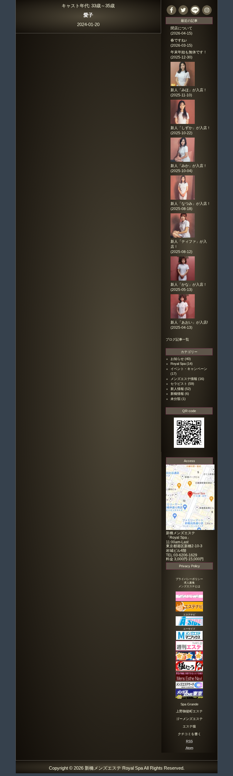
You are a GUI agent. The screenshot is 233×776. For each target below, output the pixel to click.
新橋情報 (177, 393)
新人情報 (177, 389)
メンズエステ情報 (184, 379)
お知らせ (177, 359)
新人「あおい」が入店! (189, 322)
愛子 (88, 15)
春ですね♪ (179, 40)
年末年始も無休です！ (189, 52)
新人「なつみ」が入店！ (191, 203)
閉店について (181, 28)
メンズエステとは (189, 586)
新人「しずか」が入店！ (191, 128)
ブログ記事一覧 (177, 339)
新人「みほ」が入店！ (189, 90)
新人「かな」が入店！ (189, 284)
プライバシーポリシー (189, 579)
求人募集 (189, 582)
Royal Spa (178, 363)
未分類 (176, 399)
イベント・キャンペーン (189, 369)
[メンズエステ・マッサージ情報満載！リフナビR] (189, 659)
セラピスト (179, 383)
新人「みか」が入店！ (189, 166)
